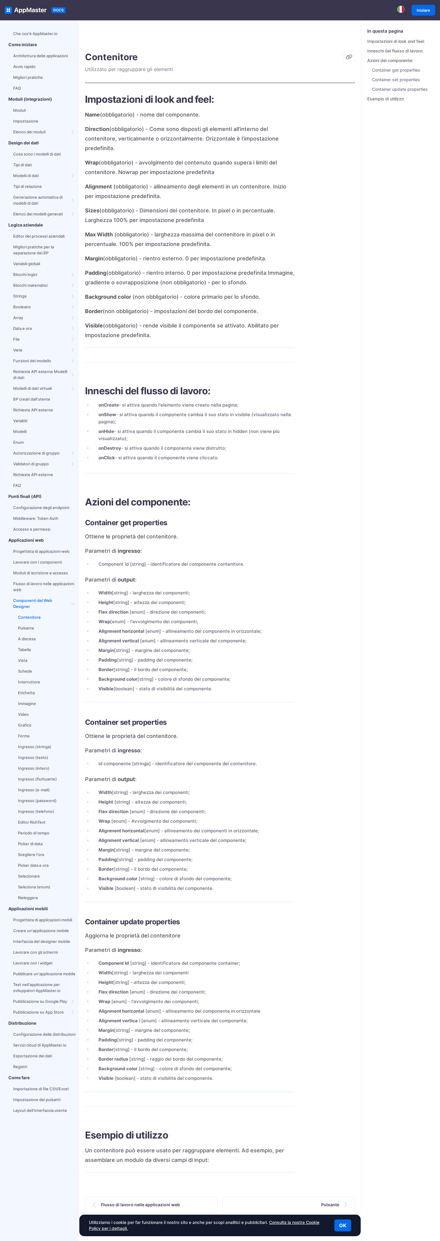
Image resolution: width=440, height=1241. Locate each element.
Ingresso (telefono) (36, 811)
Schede (25, 671)
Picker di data (30, 843)
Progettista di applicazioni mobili (42, 919)
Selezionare (29, 876)
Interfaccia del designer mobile (41, 941)
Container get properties (396, 70)
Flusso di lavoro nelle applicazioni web (43, 586)
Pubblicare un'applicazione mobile (44, 973)
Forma (23, 735)
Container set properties (396, 79)
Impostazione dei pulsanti (36, 1099)
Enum (18, 442)
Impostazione (25, 121)
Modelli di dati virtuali (32, 388)
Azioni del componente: (390, 60)
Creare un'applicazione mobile (41, 930)
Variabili (20, 420)
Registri (20, 1066)
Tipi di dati (22, 164)
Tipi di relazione (27, 186)
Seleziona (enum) (34, 886)
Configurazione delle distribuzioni (44, 1034)
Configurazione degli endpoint (41, 507)
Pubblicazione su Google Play (40, 1001)
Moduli (19, 110)
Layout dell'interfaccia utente (40, 1110)
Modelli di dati (26, 175)
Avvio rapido (24, 66)
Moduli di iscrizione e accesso (40, 572)
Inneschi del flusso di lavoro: (395, 50)
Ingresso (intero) (33, 768)
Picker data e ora (33, 865)
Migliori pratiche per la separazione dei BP (33, 249)
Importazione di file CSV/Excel (41, 1088)
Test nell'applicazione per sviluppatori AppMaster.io (36, 987)
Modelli (20, 431)
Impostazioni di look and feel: (396, 41)
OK (342, 1225)
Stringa (19, 296)
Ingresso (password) (37, 800)
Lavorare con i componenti (37, 562)
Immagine (27, 703)
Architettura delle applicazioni (40, 55)
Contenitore (29, 617)
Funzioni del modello (32, 360)
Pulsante (26, 628)
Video (23, 714)
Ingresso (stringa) (34, 746)
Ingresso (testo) (33, 757)
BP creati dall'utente (31, 399)
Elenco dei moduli (29, 131)
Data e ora (22, 328)
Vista (22, 660)
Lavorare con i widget (33, 963)
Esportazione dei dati (32, 1055)
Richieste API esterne (33, 409)
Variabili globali (26, 263)
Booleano (22, 306)
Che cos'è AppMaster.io (35, 33)
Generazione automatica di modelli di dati (38, 200)
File (16, 339)
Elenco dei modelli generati (38, 214)
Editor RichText (31, 822)
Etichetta (26, 692)
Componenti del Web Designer (32, 603)
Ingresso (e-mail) (34, 789)
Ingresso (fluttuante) (37, 779)
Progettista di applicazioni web (41, 551)
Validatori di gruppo (31, 463)
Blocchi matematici (30, 285)
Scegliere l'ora (31, 854)
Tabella (24, 649)
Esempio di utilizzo (385, 98)
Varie (17, 350)
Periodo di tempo (33, 833)
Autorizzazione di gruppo (36, 453)
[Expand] (73, 131)
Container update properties (400, 89)
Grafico (24, 725)
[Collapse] (73, 603)
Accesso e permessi (31, 529)
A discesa (27, 638)
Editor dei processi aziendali (39, 236)
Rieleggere (28, 897)
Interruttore (29, 682)
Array (18, 317)
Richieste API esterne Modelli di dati (40, 374)
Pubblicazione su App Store (38, 1012)
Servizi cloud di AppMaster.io (39, 1045)
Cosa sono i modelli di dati (37, 154)
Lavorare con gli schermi (35, 952)
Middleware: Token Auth (35, 518)
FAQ (17, 88)
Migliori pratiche (28, 77)
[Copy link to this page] (349, 57)
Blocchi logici (25, 274)
